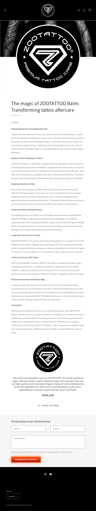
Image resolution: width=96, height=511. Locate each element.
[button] (5, 10)
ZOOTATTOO (15, 505)
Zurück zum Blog (49, 405)
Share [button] (16, 122)
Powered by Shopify (26, 505)
